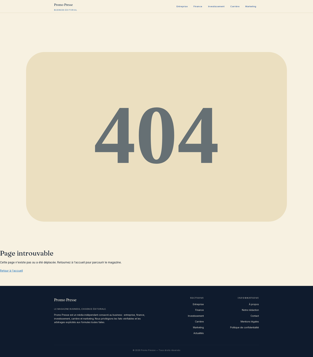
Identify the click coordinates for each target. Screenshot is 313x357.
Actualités (199, 333)
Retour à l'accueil (11, 270)
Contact (255, 315)
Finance (198, 6)
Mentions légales (250, 321)
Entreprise (182, 6)
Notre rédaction (250, 310)
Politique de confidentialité (244, 327)
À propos (254, 304)
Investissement (216, 6)
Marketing (250, 6)
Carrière (234, 6)
